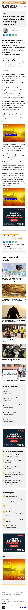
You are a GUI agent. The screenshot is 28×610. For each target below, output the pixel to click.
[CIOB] (20, 607)
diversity (6, 238)
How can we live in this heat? (10, 582)
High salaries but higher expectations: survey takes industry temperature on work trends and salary (14, 499)
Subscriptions (18, 592)
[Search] (22, 7)
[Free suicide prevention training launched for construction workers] (14, 312)
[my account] (19, 7)
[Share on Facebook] (4, 35)
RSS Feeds (17, 594)
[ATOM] (8, 607)
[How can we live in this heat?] (14, 569)
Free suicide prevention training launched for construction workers (15, 506)
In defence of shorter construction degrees (15, 520)
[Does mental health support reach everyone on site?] (14, 351)
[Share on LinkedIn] (10, 35)
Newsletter (5, 592)
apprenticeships (13, 233)
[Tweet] (7, 35)
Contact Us (17, 598)
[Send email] (16, 35)
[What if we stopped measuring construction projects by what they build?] (14, 370)
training (18, 238)
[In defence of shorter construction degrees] (14, 331)
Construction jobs (10, 386)
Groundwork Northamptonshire (13, 61)
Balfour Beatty (8, 235)
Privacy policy (6, 601)
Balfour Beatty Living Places (10, 59)
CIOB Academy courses (13, 451)
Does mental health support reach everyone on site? (15, 526)
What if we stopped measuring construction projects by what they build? (15, 513)
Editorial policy (19, 601)
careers (16, 235)
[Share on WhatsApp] (13, 35)
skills (12, 238)
